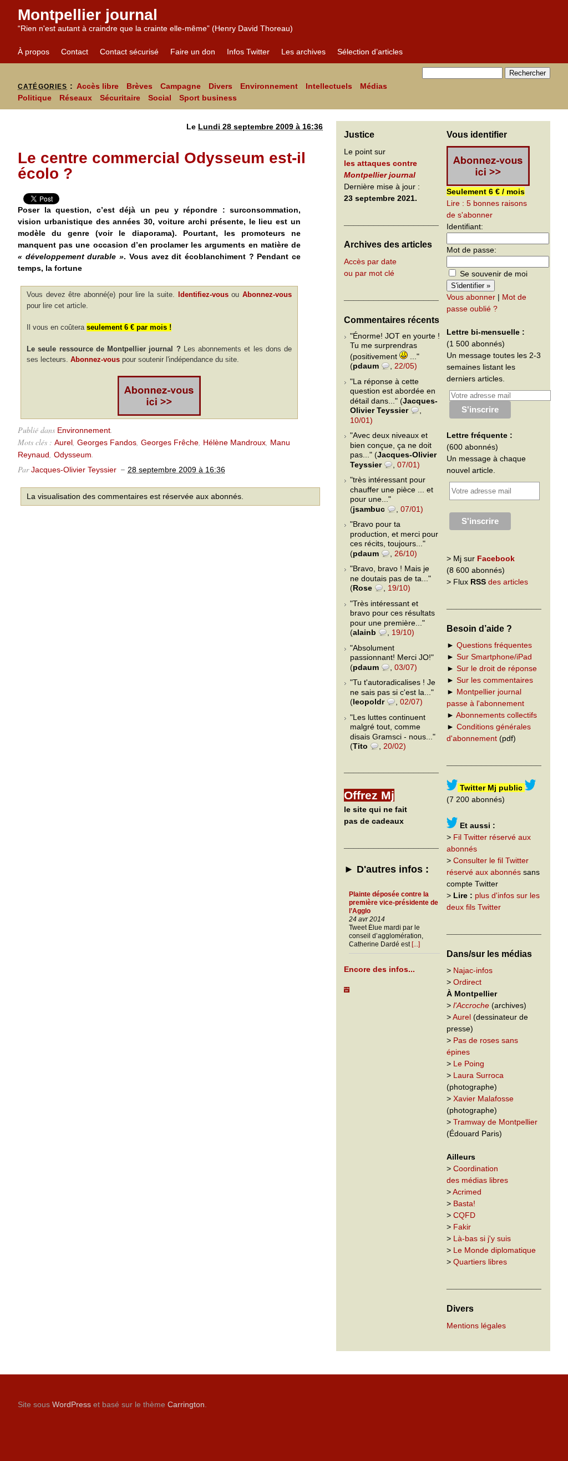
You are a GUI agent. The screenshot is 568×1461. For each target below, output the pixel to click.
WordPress (71, 1404)
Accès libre (98, 86)
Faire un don (192, 51)
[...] (416, 944)
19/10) (399, 587)
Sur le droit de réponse (497, 668)
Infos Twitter (248, 51)
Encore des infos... (379, 969)
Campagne (180, 86)
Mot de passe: (471, 249)
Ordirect (467, 982)
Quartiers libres (480, 1261)
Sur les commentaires (495, 680)
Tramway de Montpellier (495, 1121)
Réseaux (75, 97)
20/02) (394, 746)
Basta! (464, 1203)
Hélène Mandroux (234, 442)
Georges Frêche (170, 442)
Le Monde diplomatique (494, 1250)
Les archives (303, 51)
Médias (373, 86)
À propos (33, 51)
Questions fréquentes (494, 645)
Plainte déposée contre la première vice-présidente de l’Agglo (393, 902)
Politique (35, 97)
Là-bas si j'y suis (482, 1238)
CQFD (464, 1215)
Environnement (269, 86)
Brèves (139, 86)
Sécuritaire (120, 97)
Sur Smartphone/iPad (494, 656)
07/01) (408, 464)
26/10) (405, 553)
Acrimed (467, 1191)
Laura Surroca (478, 1075)
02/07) (411, 701)
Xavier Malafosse (483, 1098)
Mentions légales (476, 1325)
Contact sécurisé (129, 51)
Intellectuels (329, 86)
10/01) (361, 420)
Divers (220, 86)
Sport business (208, 97)
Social (159, 97)
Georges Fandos (106, 442)
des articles (508, 581)
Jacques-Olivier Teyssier (73, 469)
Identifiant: (465, 226)
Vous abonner (471, 297)
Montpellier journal (88, 14)
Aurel (63, 442)
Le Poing (468, 1063)
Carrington (186, 1404)
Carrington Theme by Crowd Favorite (481, 1400)
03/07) (405, 667)
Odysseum (73, 454)
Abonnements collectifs (496, 715)
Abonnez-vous (267, 294)
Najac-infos (473, 970)
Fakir (462, 1226)
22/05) (405, 365)
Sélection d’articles (370, 51)
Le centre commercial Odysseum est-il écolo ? (162, 165)
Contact (74, 51)
